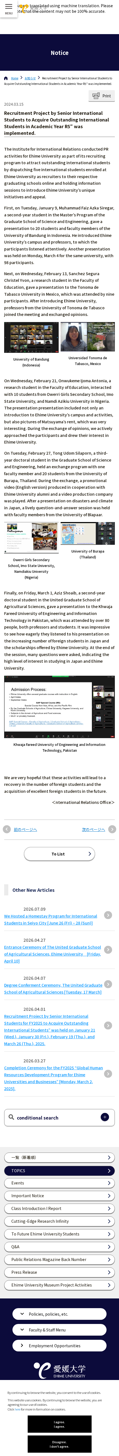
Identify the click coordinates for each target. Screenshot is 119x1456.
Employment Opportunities (55, 1345)
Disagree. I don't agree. (59, 1444)
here (17, 1409)
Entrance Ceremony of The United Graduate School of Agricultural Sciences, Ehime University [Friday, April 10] (52, 954)
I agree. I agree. (59, 1424)
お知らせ (30, 78)
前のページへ (25, 829)
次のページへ (93, 829)
